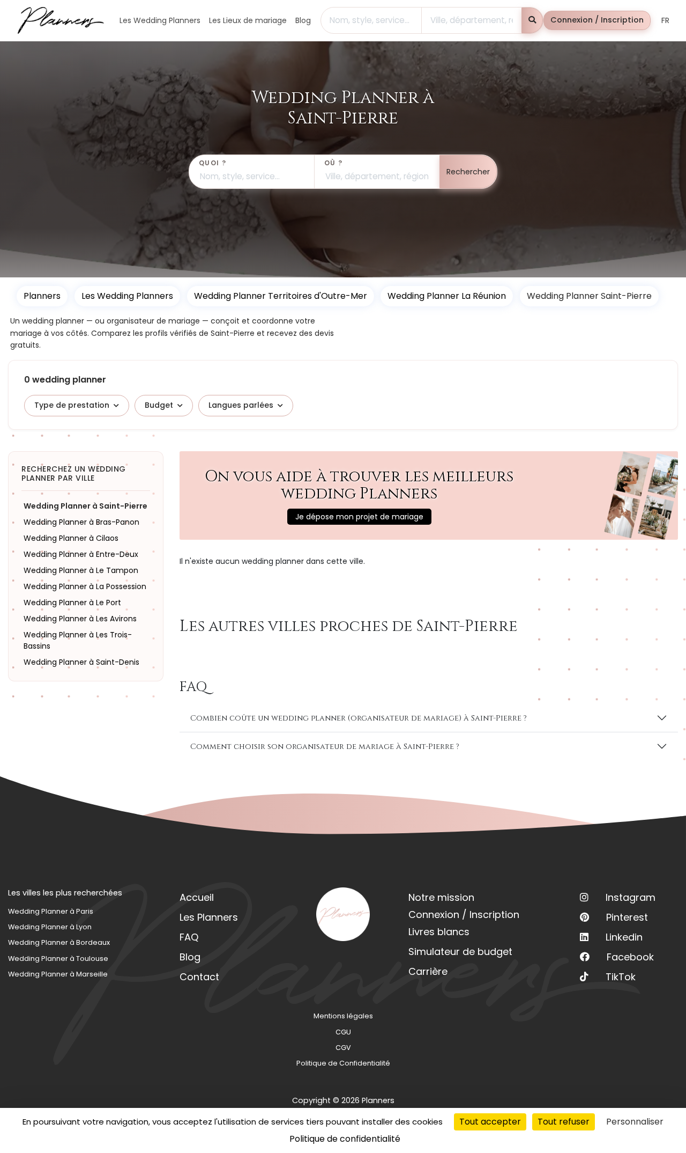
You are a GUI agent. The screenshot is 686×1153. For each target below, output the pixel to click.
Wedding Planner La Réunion (446, 296)
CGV (343, 1047)
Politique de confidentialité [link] (344, 1139)
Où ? (333, 162)
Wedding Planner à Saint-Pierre (85, 505)
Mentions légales (343, 1015)
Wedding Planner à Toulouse (58, 958)
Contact (199, 976)
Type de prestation (71, 405)
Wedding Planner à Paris (50, 911)
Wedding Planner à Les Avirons (80, 618)
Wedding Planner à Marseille (58, 974)
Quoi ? (213, 162)
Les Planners (209, 917)
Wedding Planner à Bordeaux (59, 942)
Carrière (428, 971)
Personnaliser (634, 1121)
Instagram (630, 897)
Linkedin (624, 937)
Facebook (630, 957)
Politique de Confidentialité (343, 1063)
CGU (343, 1032)
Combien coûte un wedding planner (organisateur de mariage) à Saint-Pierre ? (358, 718)
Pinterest (627, 917)
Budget (159, 405)
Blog (190, 957)
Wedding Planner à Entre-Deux (81, 553)
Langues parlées (240, 405)
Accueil (197, 897)
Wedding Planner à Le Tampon (81, 569)
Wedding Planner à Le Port (72, 602)
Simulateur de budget (460, 951)
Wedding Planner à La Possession (85, 586)
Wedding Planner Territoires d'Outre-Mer (280, 296)
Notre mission (441, 897)
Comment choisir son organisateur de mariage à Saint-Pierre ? (324, 746)
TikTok (621, 976)
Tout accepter (490, 1121)
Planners (42, 296)
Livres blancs (438, 931)
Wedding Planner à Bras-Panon (81, 521)
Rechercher (468, 171)
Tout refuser (564, 1121)
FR (665, 20)
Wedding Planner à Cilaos (71, 537)
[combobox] (371, 20)
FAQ (189, 937)
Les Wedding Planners (127, 296)
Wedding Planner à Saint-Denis (81, 661)
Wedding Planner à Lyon (50, 926)
